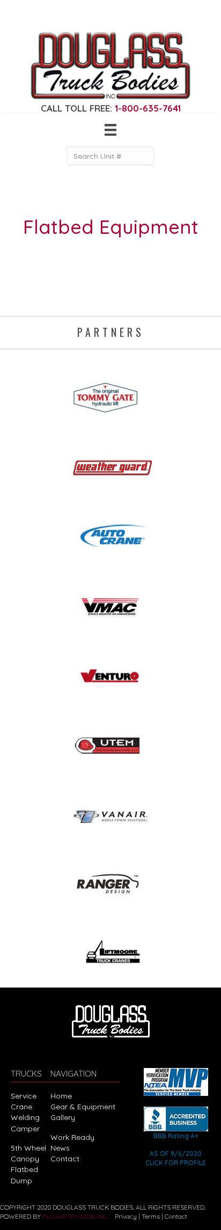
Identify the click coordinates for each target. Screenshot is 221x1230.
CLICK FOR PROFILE (175, 1163)
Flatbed (24, 1169)
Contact (64, 1158)
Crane (21, 1106)
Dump (21, 1180)
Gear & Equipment (82, 1106)
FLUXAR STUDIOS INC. (75, 1216)
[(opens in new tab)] (110, 394)
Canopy (25, 1158)
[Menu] (110, 130)
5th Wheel (28, 1148)
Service (23, 1096)
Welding (25, 1117)
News (60, 1148)
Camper (25, 1128)
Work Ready (72, 1137)
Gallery (62, 1117)
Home (61, 1096)
